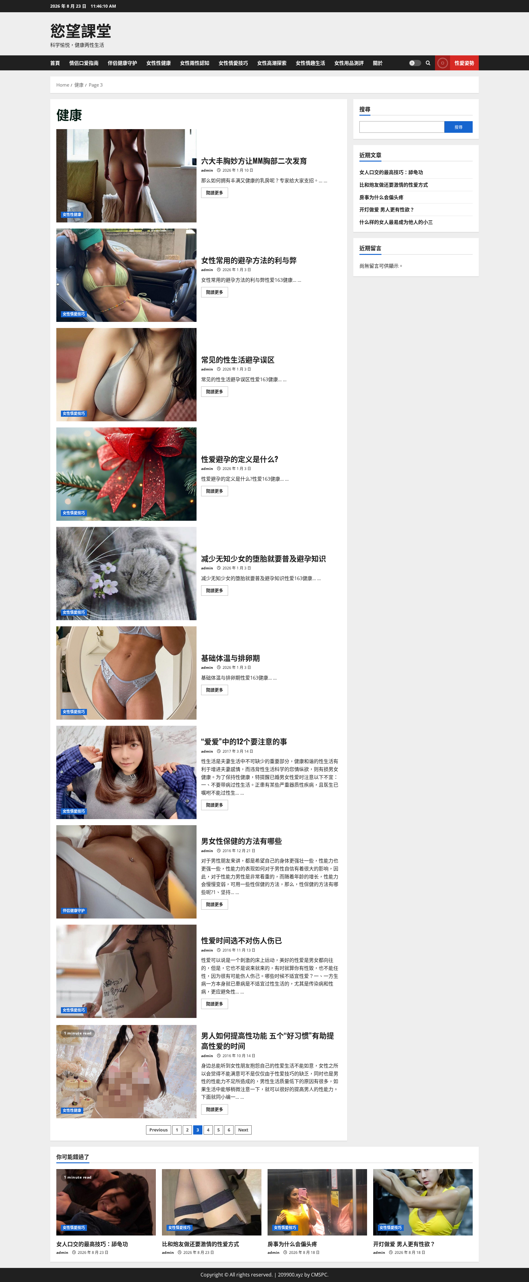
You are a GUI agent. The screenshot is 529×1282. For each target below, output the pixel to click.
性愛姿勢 (464, 62)
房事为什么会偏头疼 (381, 196)
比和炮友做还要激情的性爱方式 (393, 184)
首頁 (55, 62)
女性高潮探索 (272, 62)
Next (243, 1130)
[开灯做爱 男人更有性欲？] (423, 1202)
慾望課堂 (80, 29)
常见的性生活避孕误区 (126, 374)
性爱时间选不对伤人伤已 (126, 971)
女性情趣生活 (310, 62)
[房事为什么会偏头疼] (317, 1202)
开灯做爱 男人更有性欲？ (387, 209)
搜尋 (364, 109)
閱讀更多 (217, 193)
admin (207, 170)
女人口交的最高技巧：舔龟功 (391, 172)
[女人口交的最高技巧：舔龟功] (106, 1202)
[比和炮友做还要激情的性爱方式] (211, 1202)
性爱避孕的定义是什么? (126, 474)
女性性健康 (158, 62)
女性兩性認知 (194, 62)
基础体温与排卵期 (126, 673)
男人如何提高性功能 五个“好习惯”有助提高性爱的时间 (126, 1071)
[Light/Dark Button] (415, 63)
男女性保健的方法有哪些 (126, 872)
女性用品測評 (349, 62)
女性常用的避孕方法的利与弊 (126, 275)
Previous (158, 1130)
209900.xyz (290, 1274)
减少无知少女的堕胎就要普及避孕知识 (126, 573)
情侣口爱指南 (84, 62)
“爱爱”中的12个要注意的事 (126, 772)
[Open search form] (428, 63)
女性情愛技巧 (233, 62)
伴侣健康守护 (122, 62)
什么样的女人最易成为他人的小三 (396, 221)
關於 (378, 62)
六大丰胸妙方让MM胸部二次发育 (126, 175)
